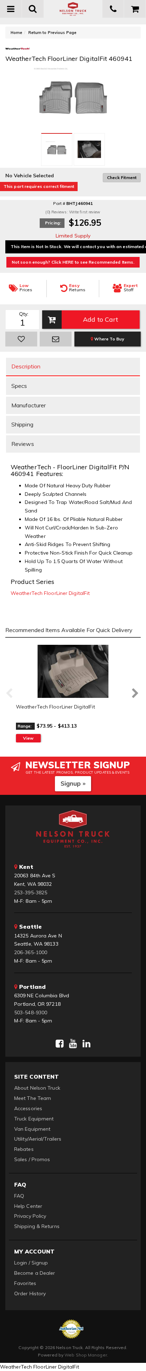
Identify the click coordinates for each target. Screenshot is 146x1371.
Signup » (73, 783)
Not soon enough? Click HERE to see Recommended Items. (73, 262)
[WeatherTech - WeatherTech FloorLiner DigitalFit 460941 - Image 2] (89, 149)
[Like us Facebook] (59, 1043)
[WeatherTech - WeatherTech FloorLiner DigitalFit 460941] (17, 50)
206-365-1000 (30, 952)
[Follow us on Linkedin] (86, 1043)
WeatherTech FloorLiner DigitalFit (50, 593)
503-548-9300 (30, 1012)
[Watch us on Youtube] (73, 1043)
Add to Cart (100, 319)
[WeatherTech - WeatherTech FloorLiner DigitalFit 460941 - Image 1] (56, 149)
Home (16, 32)
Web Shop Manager (85, 1355)
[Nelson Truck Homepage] (73, 9)
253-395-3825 (30, 892)
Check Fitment (121, 177)
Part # (59, 203)
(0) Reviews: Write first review (72, 212)
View (28, 738)
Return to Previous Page (52, 32)
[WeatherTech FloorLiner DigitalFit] (73, 671)
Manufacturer (28, 405)
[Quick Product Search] (33, 9)
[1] (21, 339)
